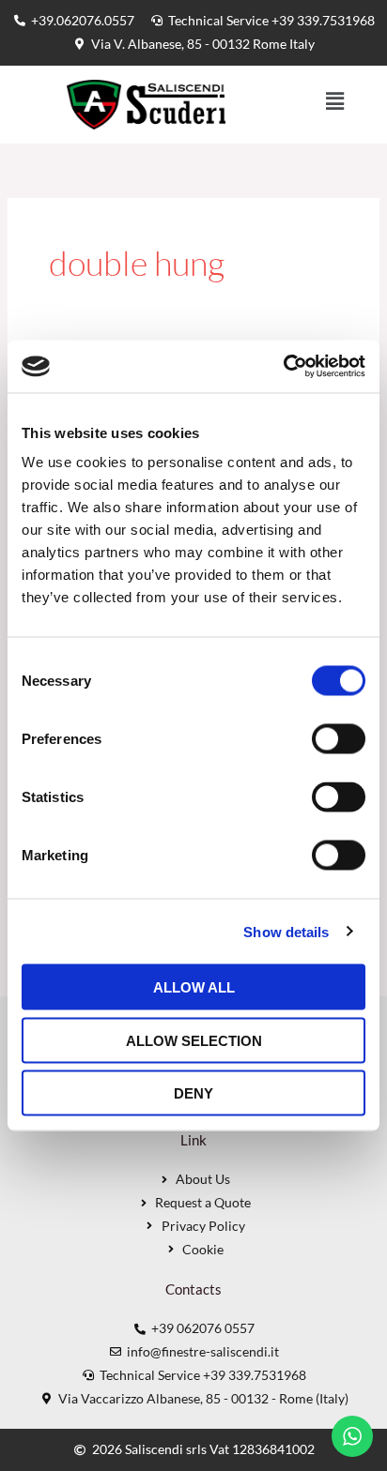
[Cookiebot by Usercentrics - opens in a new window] (283, 367)
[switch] (338, 739)
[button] (336, 101)
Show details (286, 931)
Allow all (194, 987)
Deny (193, 1093)
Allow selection (194, 1040)
